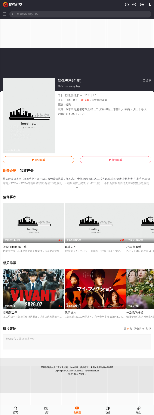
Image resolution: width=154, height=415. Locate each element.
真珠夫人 (70, 246)
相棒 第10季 (133, 246)
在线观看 (38, 159)
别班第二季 (10, 312)
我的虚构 (70, 312)
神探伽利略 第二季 (14, 246)
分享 (147, 80)
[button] (11, 171)
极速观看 (115, 159)
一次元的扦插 (134, 312)
